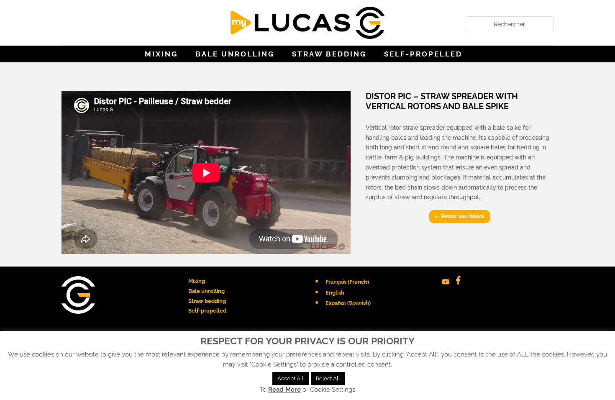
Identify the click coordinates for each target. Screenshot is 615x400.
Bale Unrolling (234, 54)
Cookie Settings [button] (332, 389)
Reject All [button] (328, 378)
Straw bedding (329, 54)
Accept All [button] (290, 378)
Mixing (161, 54)
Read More (284, 389)
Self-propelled (423, 54)
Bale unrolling (206, 291)
